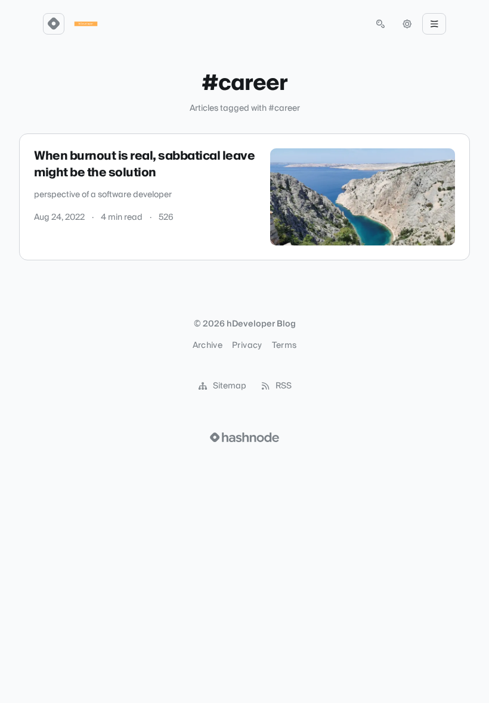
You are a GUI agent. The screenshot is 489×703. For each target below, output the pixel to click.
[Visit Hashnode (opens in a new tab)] (244, 437)
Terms (284, 345)
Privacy (247, 345)
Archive (207, 345)
